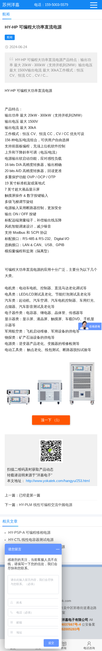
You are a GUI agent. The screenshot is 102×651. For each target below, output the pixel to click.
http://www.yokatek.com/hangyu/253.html (57, 481)
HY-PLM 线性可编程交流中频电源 (45, 505)
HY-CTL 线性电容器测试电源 (31, 540)
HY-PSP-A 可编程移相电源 (29, 532)
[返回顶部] (92, 581)
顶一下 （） (51, 420)
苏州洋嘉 (10, 4)
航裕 (10, 37)
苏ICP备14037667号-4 (64, 624)
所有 (64, 648)
